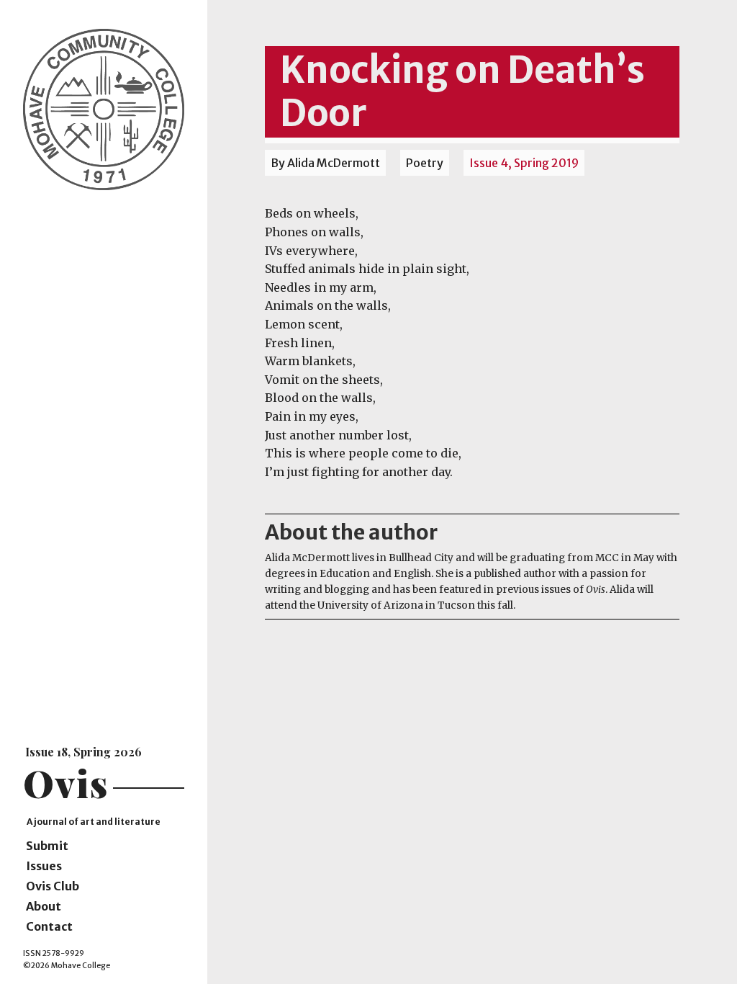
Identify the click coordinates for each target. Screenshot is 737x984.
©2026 (36, 965)
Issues (44, 866)
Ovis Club (52, 886)
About (43, 906)
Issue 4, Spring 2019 (524, 163)
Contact (49, 926)
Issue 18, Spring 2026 (83, 751)
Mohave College (80, 965)
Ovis (66, 783)
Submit (47, 845)
